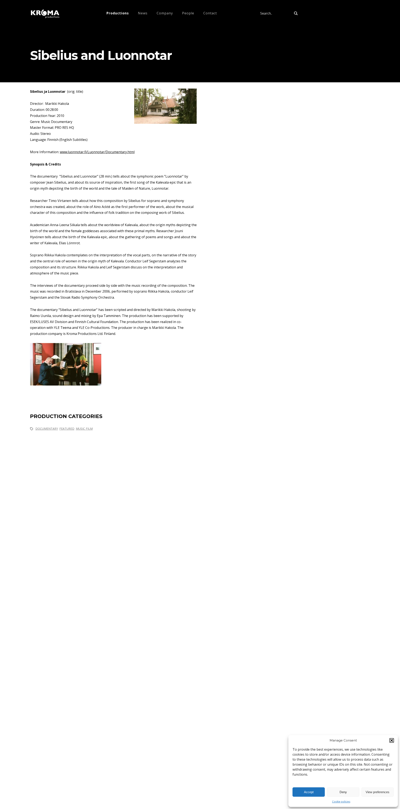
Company (165, 13)
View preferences (377, 792)
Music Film (84, 429)
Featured (66, 429)
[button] (392, 740)
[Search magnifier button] (296, 13)
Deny (343, 792)
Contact (210, 13)
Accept (309, 792)
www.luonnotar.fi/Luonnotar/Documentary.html (97, 152)
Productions (117, 13)
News (143, 13)
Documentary (46, 429)
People (188, 13)
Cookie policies (341, 801)
